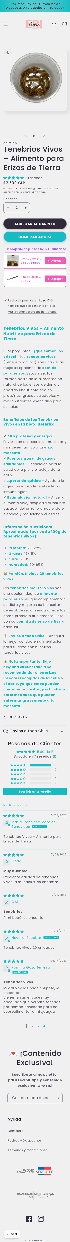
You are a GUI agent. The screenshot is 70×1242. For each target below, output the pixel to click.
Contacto (15, 1131)
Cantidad (10, 199)
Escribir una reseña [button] (35, 791)
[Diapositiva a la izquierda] (26, 136)
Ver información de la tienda (32, 311)
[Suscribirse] (57, 1098)
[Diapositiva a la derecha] (44, 136)
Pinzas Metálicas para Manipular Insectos (31, 277)
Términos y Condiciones (27, 1150)
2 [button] (33, 1026)
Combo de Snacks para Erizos (31, 258)
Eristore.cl (39, 1240)
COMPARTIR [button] (18, 717)
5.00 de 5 (45, 751)
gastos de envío (43, 188)
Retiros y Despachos (24, 1140)
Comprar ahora (35, 237)
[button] (6, 24)
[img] (13, 816)
